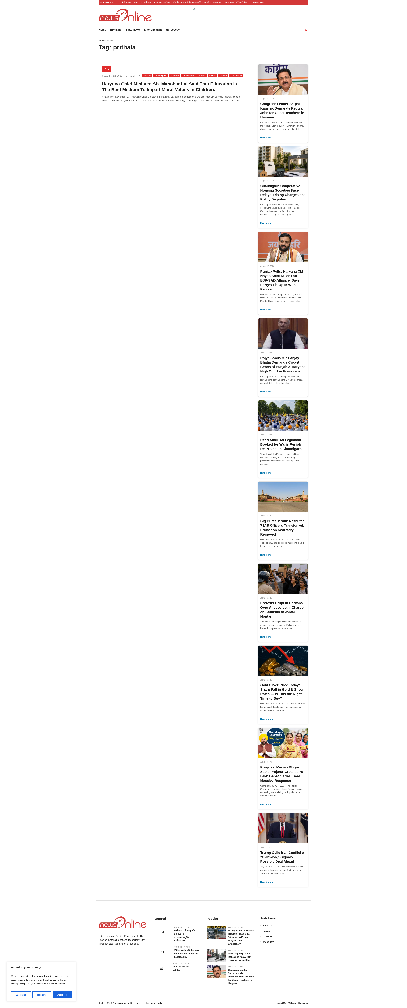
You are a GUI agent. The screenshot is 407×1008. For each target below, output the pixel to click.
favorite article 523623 (250, 2)
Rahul (132, 76)
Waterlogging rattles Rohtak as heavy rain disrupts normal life (239, 957)
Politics (212, 75)
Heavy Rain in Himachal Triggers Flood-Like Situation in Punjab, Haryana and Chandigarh (241, 937)
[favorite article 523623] (161, 968)
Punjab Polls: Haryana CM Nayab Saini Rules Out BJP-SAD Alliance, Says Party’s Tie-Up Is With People (281, 280)
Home (101, 40)
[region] (41, 982)
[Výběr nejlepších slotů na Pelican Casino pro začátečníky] (162, 952)
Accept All (62, 995)
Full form (174, 75)
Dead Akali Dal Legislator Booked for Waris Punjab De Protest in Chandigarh (281, 444)
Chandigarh (160, 75)
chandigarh (268, 941)
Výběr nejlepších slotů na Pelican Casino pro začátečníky (204, 2)
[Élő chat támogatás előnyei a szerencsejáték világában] (162, 932)
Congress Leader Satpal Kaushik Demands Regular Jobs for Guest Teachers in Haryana (241, 977)
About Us (281, 1003)
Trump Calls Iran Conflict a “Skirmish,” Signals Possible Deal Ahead (282, 857)
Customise (21, 995)
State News (236, 75)
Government (189, 75)
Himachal (267, 936)
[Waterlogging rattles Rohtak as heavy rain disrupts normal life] (216, 955)
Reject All (41, 995)
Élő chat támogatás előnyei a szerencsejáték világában (140, 2)
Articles (147, 75)
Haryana (267, 925)
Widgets (292, 1003)
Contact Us (303, 1003)
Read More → (266, 138)
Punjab (223, 75)
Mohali (202, 75)
